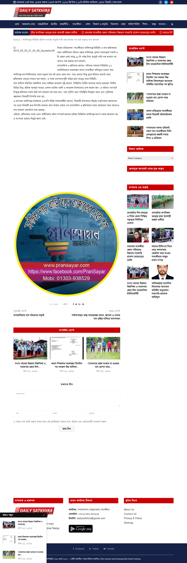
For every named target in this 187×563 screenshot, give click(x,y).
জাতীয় (54, 24)
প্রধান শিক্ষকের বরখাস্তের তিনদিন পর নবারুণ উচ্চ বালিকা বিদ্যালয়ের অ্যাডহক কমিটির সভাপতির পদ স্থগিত (159, 79)
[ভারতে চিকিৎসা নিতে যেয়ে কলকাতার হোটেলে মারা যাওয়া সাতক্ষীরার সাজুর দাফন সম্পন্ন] (163, 235)
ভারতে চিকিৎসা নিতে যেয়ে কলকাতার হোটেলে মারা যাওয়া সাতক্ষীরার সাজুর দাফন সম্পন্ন (162, 253)
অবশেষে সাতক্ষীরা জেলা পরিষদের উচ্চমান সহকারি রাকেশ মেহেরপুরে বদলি (104, 32)
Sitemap (128, 522)
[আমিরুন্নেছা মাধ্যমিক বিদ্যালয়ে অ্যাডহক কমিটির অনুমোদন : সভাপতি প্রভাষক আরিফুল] (163, 272)
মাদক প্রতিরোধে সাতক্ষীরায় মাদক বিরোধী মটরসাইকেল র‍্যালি (159, 114)
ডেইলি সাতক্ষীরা (76, 559)
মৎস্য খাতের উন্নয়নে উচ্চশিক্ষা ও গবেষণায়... (30, 523)
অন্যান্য (162, 24)
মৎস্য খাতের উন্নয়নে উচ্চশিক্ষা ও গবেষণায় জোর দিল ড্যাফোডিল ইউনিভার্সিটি (159, 61)
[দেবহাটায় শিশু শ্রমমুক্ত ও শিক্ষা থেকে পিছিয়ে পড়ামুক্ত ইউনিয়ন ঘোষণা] (138, 201)
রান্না (123, 24)
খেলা (88, 24)
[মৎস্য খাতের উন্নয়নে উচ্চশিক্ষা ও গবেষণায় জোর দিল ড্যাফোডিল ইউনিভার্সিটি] (30, 348)
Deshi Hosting (134, 559)
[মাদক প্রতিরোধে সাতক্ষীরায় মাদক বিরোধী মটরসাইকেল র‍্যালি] (135, 114)
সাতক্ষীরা (77, 24)
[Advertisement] (124, 12)
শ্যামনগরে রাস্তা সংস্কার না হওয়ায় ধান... (30, 553)
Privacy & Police (133, 518)
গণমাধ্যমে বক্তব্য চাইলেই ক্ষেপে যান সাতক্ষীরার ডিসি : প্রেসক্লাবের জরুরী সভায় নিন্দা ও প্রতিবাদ (159, 133)
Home (16, 39)
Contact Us (130, 513)
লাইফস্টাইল (134, 24)
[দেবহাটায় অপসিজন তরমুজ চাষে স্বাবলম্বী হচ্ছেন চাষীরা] (163, 201)
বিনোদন (114, 24)
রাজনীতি (64, 24)
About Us (129, 509)
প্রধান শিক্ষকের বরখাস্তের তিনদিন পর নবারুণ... (30, 538)
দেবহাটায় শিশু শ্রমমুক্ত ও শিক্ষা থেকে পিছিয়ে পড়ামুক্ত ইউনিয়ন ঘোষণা (137, 218)
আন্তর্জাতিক (43, 24)
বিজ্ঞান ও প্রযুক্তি (100, 24)
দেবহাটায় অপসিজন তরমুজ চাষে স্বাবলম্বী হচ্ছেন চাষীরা (36, 32)
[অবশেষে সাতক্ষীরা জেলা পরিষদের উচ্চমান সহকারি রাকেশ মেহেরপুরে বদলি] (138, 235)
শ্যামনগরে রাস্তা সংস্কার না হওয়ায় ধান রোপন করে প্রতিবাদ (158, 98)
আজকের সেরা (28, 24)
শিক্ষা (144, 24)
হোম (17, 24)
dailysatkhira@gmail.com (91, 518)
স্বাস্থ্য (154, 24)
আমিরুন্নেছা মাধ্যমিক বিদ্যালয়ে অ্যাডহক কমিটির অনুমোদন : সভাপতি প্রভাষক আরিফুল (161, 290)
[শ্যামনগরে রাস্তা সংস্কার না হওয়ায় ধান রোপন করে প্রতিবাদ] (103, 348)
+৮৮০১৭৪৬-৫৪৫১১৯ (88, 513)
